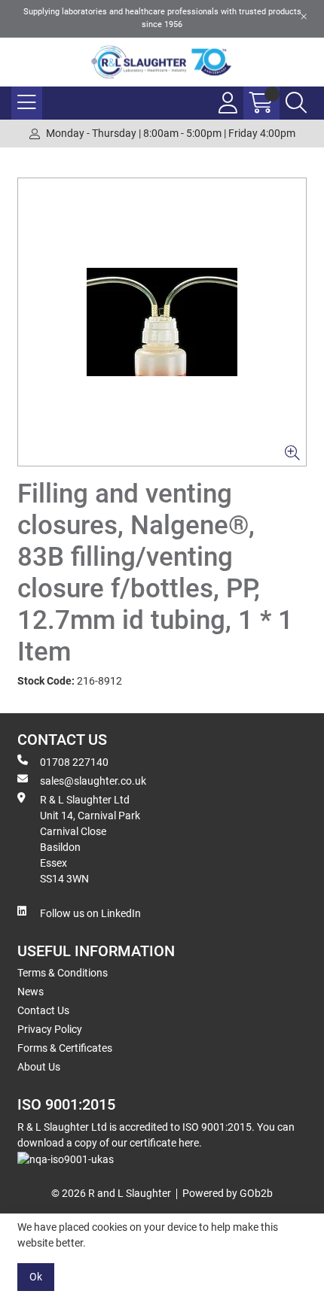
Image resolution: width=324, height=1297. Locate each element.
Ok (35, 1277)
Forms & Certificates (64, 1048)
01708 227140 (74, 762)
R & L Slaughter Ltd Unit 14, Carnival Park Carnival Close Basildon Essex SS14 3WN (90, 839)
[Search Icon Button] (296, 103)
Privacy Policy (49, 1029)
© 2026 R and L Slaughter (111, 1193)
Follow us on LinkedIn (90, 913)
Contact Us (43, 1010)
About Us (38, 1067)
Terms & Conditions (62, 973)
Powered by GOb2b (227, 1193)
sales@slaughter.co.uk (93, 781)
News (30, 992)
